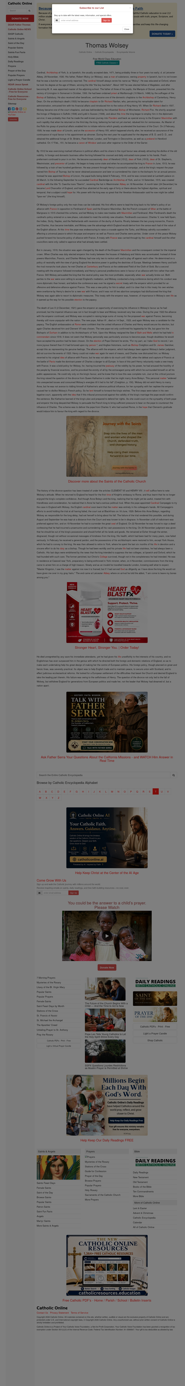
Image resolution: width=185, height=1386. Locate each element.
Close (126, 29)
